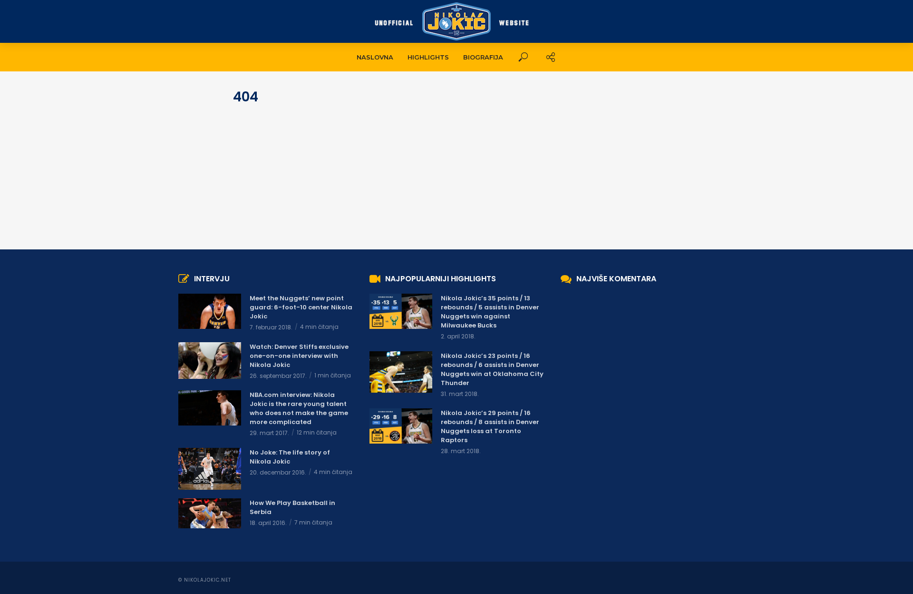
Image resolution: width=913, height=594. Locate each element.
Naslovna (375, 57)
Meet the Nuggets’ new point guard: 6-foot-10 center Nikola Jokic (301, 307)
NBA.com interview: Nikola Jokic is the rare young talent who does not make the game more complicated (299, 408)
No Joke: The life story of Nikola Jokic (290, 457)
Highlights (428, 57)
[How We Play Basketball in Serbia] (209, 513)
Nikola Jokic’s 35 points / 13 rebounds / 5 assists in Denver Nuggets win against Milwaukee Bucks (490, 312)
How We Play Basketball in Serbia (292, 507)
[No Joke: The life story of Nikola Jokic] (209, 469)
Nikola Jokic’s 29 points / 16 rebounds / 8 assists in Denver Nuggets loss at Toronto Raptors (490, 426)
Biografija (483, 57)
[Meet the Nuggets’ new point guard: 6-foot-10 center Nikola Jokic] (209, 311)
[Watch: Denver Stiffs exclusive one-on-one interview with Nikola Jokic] (209, 360)
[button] (523, 57)
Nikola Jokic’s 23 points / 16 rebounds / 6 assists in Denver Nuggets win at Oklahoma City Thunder (492, 369)
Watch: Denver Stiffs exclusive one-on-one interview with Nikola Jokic (299, 355)
